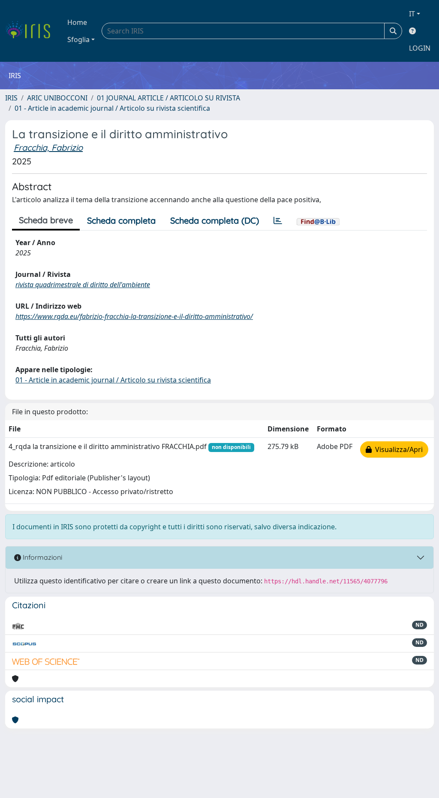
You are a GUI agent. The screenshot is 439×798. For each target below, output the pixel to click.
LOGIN (419, 48)
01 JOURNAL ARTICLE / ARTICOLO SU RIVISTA (168, 98)
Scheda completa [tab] (121, 220)
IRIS (11, 98)
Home (77, 22)
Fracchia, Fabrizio (48, 147)
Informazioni (41, 557)
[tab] (277, 221)
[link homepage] (31, 30)
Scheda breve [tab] (46, 220)
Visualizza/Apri (397, 449)
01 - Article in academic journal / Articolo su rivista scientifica (112, 108)
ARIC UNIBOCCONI (57, 98)
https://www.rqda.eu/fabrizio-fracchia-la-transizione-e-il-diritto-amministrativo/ (134, 316)
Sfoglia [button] (78, 39)
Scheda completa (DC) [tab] (214, 220)
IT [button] (412, 13)
